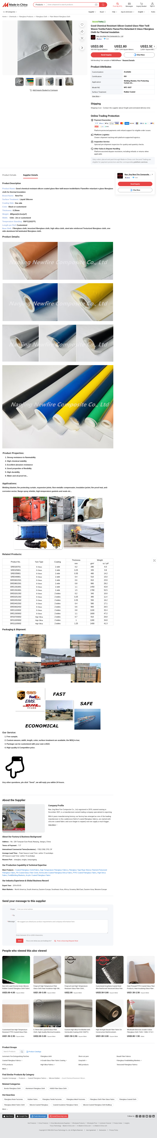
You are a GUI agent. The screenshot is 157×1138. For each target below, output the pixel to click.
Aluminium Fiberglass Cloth (35, 1088)
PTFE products (7, 1064)
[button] (96, 5)
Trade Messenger (38, 1116)
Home (4, 16)
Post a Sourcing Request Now (66, 941)
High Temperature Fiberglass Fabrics (54, 870)
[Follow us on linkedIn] (153, 1116)
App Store (8, 1116)
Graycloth (82, 1060)
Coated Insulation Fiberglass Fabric (65, 1105)
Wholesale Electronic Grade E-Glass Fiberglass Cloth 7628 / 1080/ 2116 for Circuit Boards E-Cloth (141, 1032)
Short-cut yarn (83, 1056)
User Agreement (91, 1130)
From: (13, 909)
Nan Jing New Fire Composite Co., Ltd (109, 36)
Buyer (102, 12)
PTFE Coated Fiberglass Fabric (85, 872)
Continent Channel (105, 1123)
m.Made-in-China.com (84, 1126)
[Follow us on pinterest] (150, 1116)
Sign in (152, 6)
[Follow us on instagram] (143, 1116)
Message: (11, 921)
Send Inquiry (106, 55)
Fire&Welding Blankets (16, 875)
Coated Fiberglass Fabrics (11, 1060)
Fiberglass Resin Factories (13, 1099)
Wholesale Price (92, 1123)
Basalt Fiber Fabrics (124, 1056)
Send (19, 941)
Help (113, 12)
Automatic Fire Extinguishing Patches (15, 1056)
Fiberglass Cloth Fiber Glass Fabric (102, 1099)
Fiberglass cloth (46, 1056)
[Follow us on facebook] (137, 1116)
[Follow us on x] (140, 1116)
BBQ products (83, 1064)
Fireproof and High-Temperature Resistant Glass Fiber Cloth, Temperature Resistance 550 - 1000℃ (78, 988)
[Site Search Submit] (103, 4)
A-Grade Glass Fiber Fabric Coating (52, 1060)
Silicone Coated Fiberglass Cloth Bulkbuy (97, 1105)
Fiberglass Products (26, 16)
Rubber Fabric (33, 1099)
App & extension (126, 12)
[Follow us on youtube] (147, 1116)
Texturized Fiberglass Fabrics (127, 1064)
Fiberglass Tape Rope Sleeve (80, 870)
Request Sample (129, 60)
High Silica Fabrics (46, 1064)
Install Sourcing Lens (59, 1116)
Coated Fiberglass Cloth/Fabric (27, 870)
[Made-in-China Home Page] (14, 4)
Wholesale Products (78, 1123)
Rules (153, 12)
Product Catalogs (34, 1051)
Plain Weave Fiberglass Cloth (60, 16)
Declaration (102, 1130)
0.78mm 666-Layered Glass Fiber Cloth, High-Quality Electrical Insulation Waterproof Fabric (47, 1032)
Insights (126, 1123)
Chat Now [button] (141, 55)
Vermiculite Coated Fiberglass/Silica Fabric (55, 872)
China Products (43, 1123)
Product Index (117, 1123)
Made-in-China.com (69, 1126)
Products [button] (39, 4)
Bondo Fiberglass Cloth (12, 1088)
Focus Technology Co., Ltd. (62, 1130)
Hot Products (32, 1123)
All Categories (10, 12)
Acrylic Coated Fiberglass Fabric (38, 875)
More (4, 1109)
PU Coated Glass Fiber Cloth (27, 872)
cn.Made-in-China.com (100, 1126)
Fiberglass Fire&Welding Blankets (128, 1060)
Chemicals (12, 16)
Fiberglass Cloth (41, 16)
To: (14, 915)
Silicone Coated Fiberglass (39, 1105)
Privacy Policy (113, 1130)
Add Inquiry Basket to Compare (45, 90)
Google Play (22, 1116)
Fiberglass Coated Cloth (127, 1099)
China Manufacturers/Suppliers (60, 1123)
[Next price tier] (154, 46)
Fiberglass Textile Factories (52, 1099)
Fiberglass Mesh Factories (75, 1099)
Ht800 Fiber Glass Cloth (58, 1088)
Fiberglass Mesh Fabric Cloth (14, 1105)
